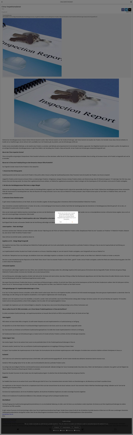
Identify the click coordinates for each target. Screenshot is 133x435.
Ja (72, 222)
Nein (61, 222)
